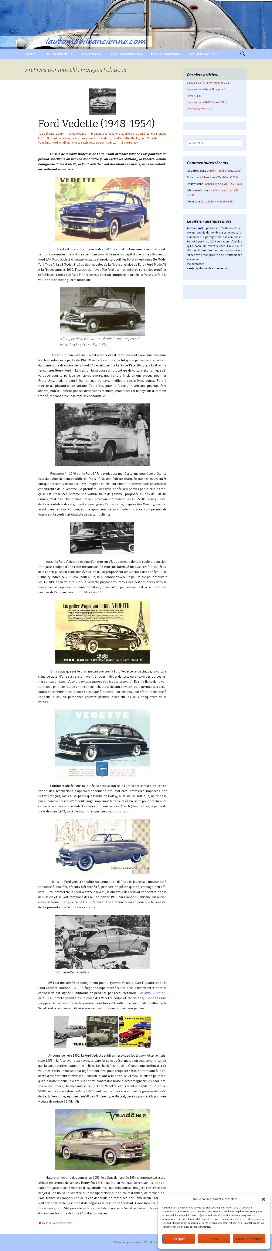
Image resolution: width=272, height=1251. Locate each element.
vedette (111, 142)
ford (110, 133)
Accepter (179, 1239)
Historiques (78, 133)
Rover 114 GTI (195, 96)
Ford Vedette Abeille (126, 138)
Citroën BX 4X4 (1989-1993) (218, 201)
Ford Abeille (122, 133)
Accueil (32, 53)
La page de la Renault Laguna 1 (206, 89)
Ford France (157, 133)
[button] (263, 1199)
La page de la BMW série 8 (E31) (207, 102)
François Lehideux (83, 142)
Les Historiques (202, 53)
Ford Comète (139, 133)
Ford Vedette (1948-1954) (96, 124)
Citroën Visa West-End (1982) (220, 177)
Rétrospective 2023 (199, 109)
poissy (100, 142)
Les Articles (92, 53)
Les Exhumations (165, 53)
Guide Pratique (60, 53)
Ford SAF (44, 138)
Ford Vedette (102, 138)
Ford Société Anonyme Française (72, 138)
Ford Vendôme (61, 142)
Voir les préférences (249, 1239)
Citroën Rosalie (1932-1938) (224, 170)
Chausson (100, 133)
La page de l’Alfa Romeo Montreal (208, 82)
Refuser (214, 1239)
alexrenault (131, 142)
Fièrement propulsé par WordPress (136, 1242)
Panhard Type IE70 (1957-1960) (223, 184)
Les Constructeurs (126, 53)
